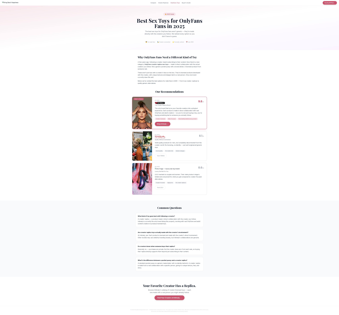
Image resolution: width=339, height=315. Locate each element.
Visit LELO (160, 187)
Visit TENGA (160, 155)
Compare (153, 3)
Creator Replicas (163, 3)
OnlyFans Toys (175, 3)
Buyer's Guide (186, 3)
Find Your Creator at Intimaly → (169, 298)
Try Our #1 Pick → (329, 3)
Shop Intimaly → (162, 124)
